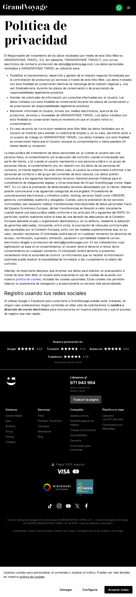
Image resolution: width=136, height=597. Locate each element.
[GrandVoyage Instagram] (59, 506)
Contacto (75, 440)
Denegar (66, 589)
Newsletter (44, 431)
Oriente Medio (14, 415)
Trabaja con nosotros (83, 430)
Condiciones (19, 531)
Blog (40, 436)
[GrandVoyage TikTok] (50, 506)
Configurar (90, 589)
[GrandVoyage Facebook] (86, 506)
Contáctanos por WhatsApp (112, 426)
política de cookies (28, 279)
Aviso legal (117, 531)
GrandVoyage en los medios (82, 422)
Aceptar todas (118, 589)
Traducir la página (85, 399)
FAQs (41, 415)
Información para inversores (80, 447)
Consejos (43, 426)
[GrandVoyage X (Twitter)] (77, 506)
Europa (10, 436)
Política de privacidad (40, 531)
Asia (8, 420)
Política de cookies (65, 531)
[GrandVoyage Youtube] (68, 506)
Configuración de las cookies (93, 531)
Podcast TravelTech (50, 420)
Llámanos (112, 417)
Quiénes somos (79, 415)
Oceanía (10, 441)
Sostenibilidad (78, 435)
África (9, 431)
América (10, 426)
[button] (128, 7)
